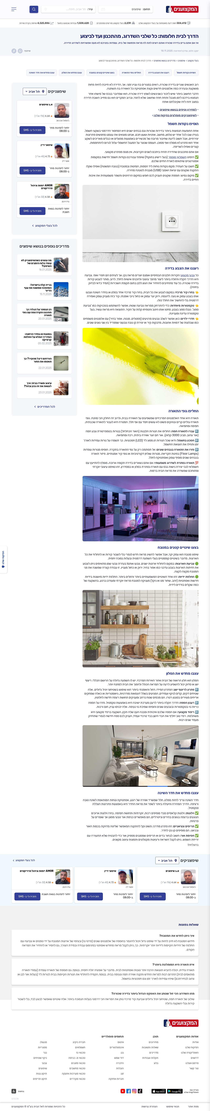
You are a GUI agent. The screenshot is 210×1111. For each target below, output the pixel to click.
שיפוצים (181, 60)
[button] (35, 91)
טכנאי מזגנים (78, 1063)
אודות (195, 1042)
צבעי (44, 1063)
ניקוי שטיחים (40, 1057)
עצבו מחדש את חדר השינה (41, 72)
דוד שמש (119, 1057)
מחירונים (153, 1042)
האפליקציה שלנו (190, 1052)
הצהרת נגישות (149, 1106)
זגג (122, 1073)
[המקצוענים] (182, 9)
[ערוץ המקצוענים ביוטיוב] (123, 1091)
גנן (122, 1052)
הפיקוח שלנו (192, 1047)
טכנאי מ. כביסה (76, 1057)
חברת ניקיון (79, 1042)
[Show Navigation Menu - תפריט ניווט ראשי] (13, 9)
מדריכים (153, 1052)
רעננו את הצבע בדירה (158, 72)
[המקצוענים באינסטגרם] (135, 1091)
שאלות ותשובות (150, 1047)
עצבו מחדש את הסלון (72, 72)
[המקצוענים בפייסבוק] (129, 1091)
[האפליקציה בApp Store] (158, 1091)
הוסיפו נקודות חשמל (186, 72)
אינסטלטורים (117, 1047)
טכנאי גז (80, 1052)
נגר (45, 1052)
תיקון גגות (41, 1073)
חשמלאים (80, 1047)
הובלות (120, 1068)
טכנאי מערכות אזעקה (73, 1073)
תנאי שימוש (172, 1106)
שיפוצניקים (57, 91)
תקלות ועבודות (150, 1057)
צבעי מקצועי (187, 275)
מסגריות (42, 1047)
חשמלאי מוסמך (177, 157)
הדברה (120, 1063)
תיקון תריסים (40, 1078)
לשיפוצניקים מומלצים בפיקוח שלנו (175, 115)
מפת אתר (193, 1106)
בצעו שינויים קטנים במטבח (101, 72)
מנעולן (43, 1042)
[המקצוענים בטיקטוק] (140, 1091)
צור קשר (194, 1068)
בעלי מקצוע (193, 60)
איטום (121, 1042)
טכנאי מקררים (77, 1078)
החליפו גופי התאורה (131, 72)
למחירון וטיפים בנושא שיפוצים (178, 109)
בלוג (156, 1063)
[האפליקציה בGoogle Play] (175, 1091)
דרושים (195, 1057)
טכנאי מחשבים (77, 1068)
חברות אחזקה (116, 1078)
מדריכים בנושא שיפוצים (165, 60)
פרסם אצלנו (192, 1063)
